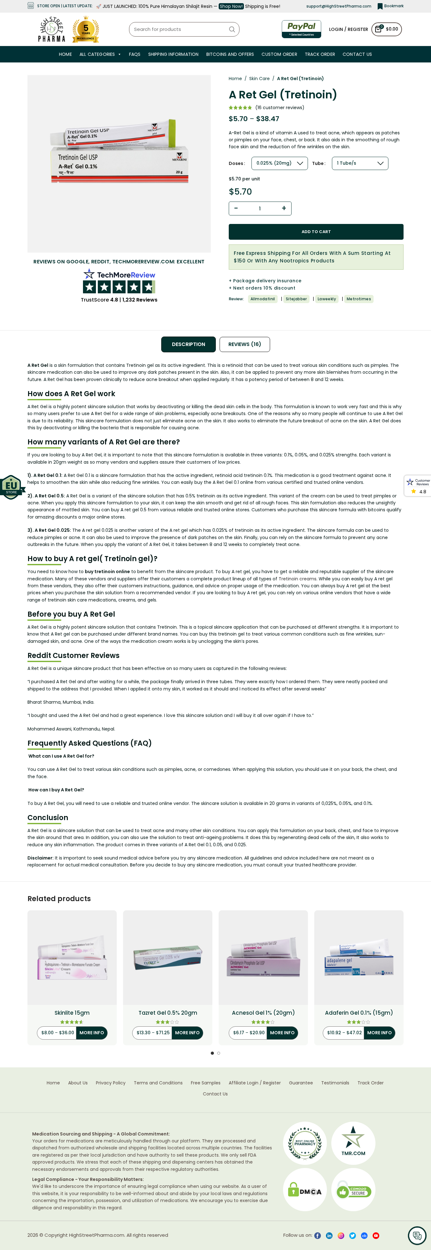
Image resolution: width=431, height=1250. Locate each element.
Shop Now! (231, 6)
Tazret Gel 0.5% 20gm (168, 1013)
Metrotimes (359, 299)
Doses (236, 163)
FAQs (135, 54)
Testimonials (335, 1083)
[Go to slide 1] (212, 1053)
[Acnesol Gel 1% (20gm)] (263, 957)
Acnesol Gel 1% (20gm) (263, 1013)
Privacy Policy (111, 1083)
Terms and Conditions (158, 1083)
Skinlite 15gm (72, 1013)
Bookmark (394, 6)
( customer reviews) (279, 107)
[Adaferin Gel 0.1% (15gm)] (359, 957)
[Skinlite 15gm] (72, 957)
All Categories (97, 54)
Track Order (320, 54)
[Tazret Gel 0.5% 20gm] (167, 957)
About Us (78, 1083)
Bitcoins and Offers (230, 54)
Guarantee (301, 1083)
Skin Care (259, 78)
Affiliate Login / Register (255, 1083)
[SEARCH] (232, 29)
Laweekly (327, 299)
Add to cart (316, 232)
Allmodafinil (263, 299)
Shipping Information (173, 54)
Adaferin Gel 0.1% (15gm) (359, 1013)
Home (65, 54)
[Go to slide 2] (218, 1053)
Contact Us (357, 54)
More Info (92, 1033)
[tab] (188, 344)
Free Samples (206, 1083)
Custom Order (279, 54)
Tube (318, 163)
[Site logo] (51, 29)
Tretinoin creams (297, 579)
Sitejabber (296, 299)
